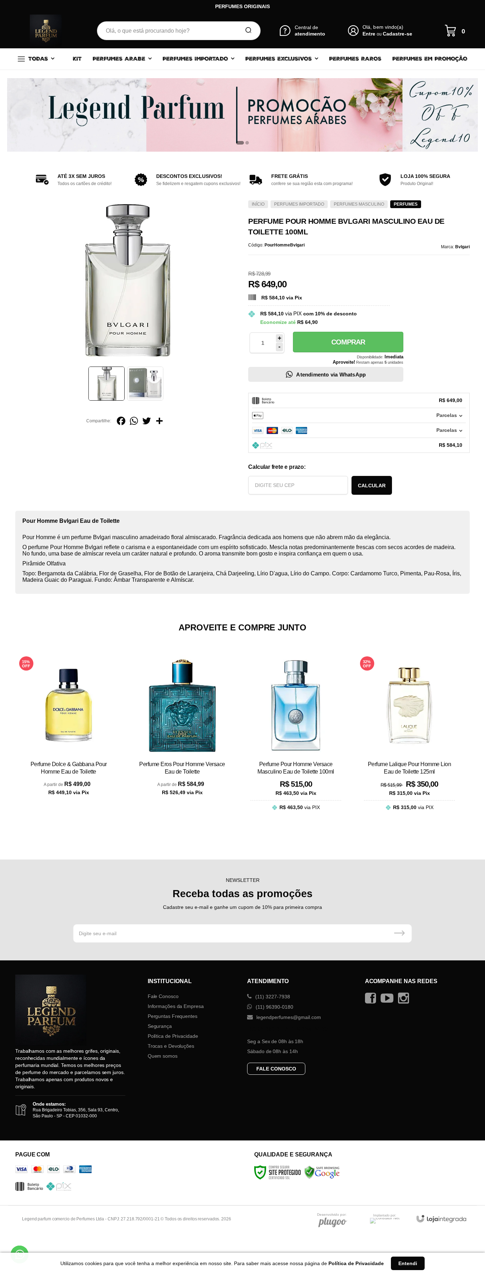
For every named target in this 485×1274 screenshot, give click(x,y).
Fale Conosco (163, 996)
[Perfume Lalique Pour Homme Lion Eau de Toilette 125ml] (409, 738)
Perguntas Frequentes (172, 1016)
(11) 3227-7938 (272, 996)
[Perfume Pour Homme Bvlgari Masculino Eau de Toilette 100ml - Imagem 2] (145, 384)
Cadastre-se (397, 34)
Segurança (160, 1026)
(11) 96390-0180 (273, 1007)
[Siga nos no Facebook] (372, 998)
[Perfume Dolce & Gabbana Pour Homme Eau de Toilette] (68, 738)
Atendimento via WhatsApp (331, 375)
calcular (372, 485)
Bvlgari (462, 246)
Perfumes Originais (242, 6)
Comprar (348, 342)
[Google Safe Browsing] (322, 1172)
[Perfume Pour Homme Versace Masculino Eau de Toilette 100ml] (296, 738)
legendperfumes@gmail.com (288, 1017)
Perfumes (406, 204)
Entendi (407, 1263)
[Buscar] (246, 30)
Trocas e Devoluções (171, 1046)
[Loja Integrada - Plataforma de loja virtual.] (441, 1218)
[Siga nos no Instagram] (405, 998)
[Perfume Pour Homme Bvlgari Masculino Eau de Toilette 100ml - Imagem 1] (106, 384)
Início (258, 204)
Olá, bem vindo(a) (383, 27)
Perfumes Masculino (359, 204)
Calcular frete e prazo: (276, 467)
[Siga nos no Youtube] (389, 998)
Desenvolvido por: (332, 1214)
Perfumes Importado (299, 204)
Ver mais (68, 814)
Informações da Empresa (176, 1006)
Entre (369, 34)
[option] (242, 115)
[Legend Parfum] (45, 31)
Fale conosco (276, 1069)
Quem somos (163, 1056)
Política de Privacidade (173, 1036)
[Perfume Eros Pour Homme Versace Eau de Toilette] (182, 738)
